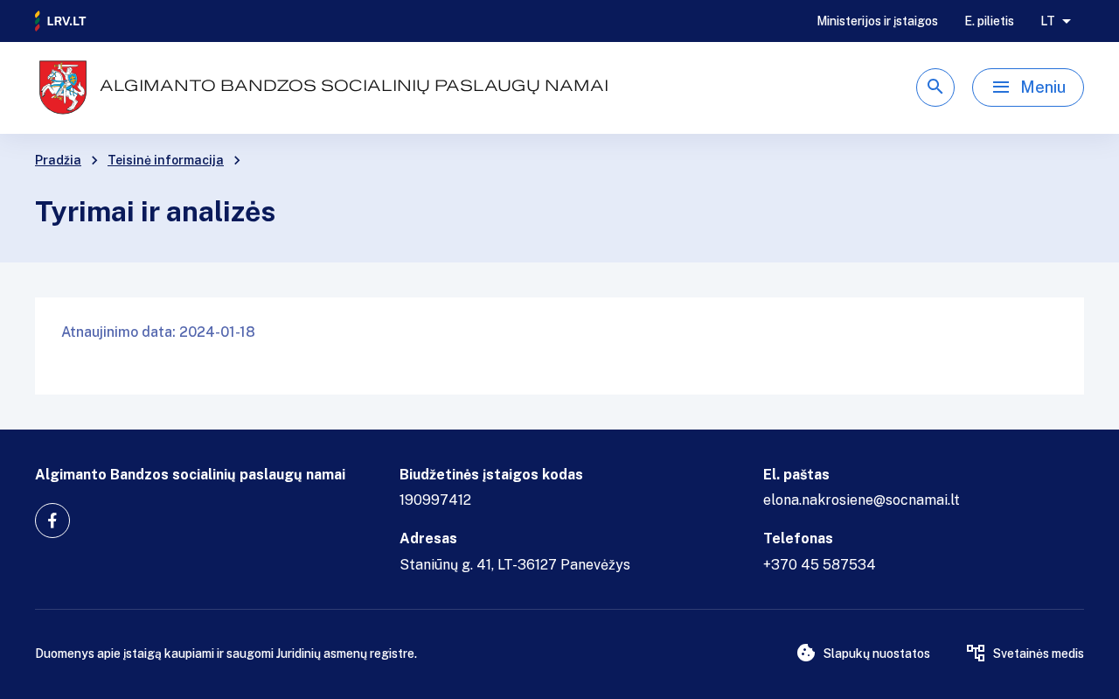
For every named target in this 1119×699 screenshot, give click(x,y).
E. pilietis (989, 21)
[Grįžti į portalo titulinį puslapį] (61, 21)
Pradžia (58, 160)
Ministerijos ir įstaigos (877, 21)
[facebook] (52, 520)
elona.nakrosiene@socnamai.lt (861, 500)
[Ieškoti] (935, 87)
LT (1047, 21)
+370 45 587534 (819, 564)
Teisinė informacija (166, 160)
